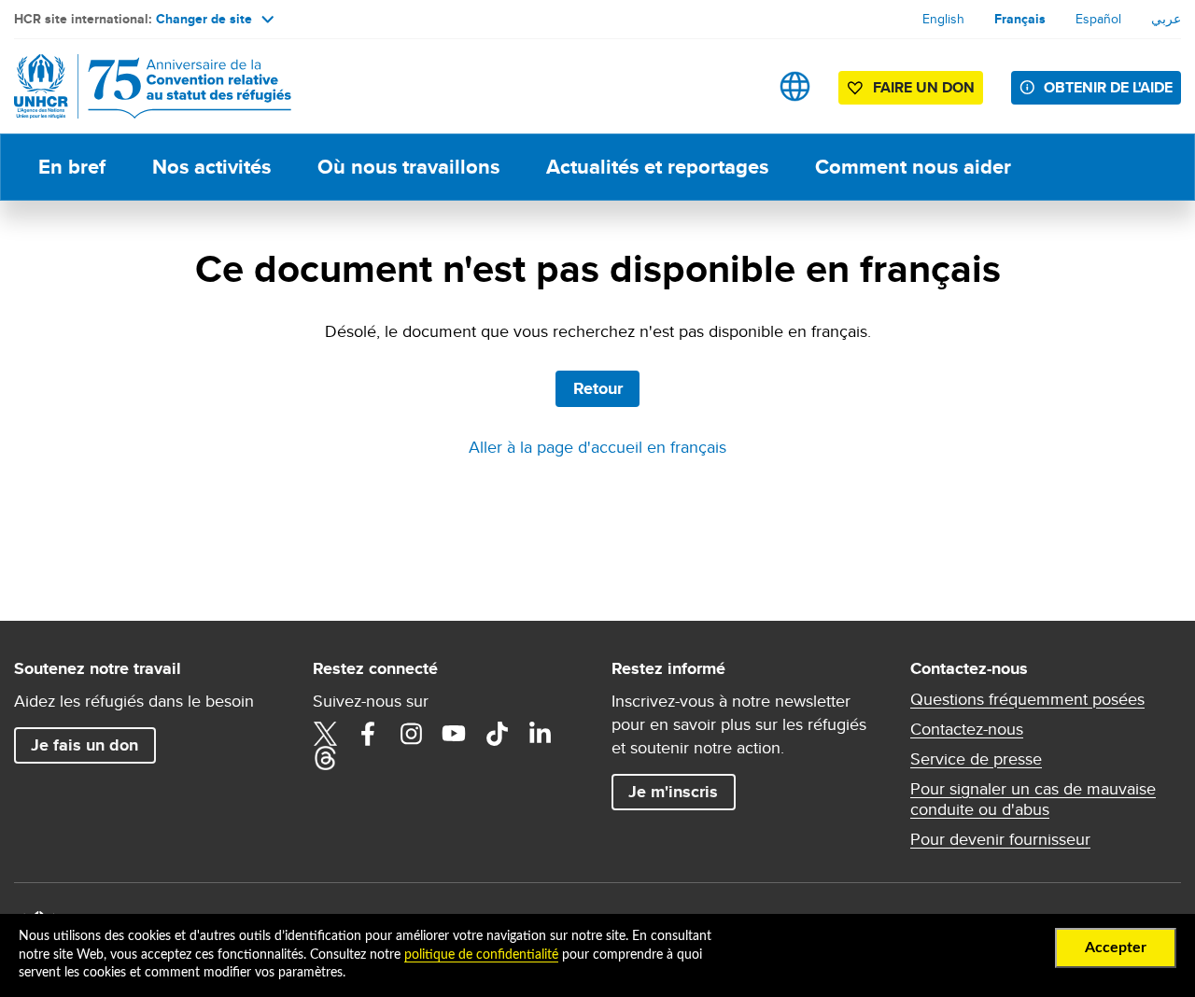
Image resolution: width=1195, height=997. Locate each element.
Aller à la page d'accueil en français (597, 446)
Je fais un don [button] (84, 745)
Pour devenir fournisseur (1000, 839)
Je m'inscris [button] (673, 791)
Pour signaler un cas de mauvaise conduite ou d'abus (1033, 799)
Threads (325, 758)
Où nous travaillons (408, 166)
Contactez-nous (966, 729)
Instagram (411, 734)
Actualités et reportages (657, 166)
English (943, 18)
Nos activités (211, 166)
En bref (71, 166)
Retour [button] (598, 388)
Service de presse (976, 759)
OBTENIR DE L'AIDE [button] (1108, 87)
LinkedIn (539, 734)
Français (1020, 18)
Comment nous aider (913, 166)
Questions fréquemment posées (1027, 699)
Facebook (368, 734)
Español (1098, 18)
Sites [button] (795, 86)
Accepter (1115, 947)
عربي (1166, 18)
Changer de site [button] (204, 18)
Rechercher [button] (736, 86)
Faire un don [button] (924, 87)
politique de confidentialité (481, 955)
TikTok (497, 734)
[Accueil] (144, 86)
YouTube (454, 734)
